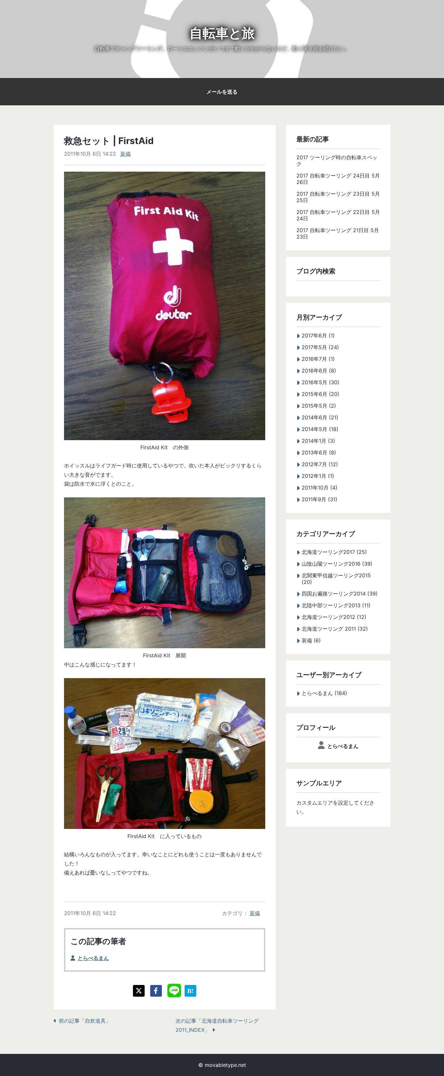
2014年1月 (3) (318, 441)
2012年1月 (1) (318, 476)
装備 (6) (311, 640)
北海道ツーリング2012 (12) (334, 617)
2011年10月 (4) (319, 487)
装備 (125, 154)
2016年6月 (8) (319, 370)
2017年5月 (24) (320, 347)
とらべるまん (93, 958)
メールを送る (222, 91)
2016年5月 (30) (320, 382)
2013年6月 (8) (319, 452)
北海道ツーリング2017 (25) (334, 552)
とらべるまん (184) (324, 693)
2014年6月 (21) (320, 417)
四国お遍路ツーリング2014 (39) (340, 593)
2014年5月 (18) (320, 429)
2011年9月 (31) (319, 499)
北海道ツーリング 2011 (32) (335, 628)
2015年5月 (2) (319, 405)
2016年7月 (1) (318, 359)
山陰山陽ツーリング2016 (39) (337, 563)
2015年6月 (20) (320, 394)
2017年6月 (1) (318, 335)
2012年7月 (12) (320, 464)
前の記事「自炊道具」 (85, 1020)
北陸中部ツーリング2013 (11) (336, 605)
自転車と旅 (222, 33)
